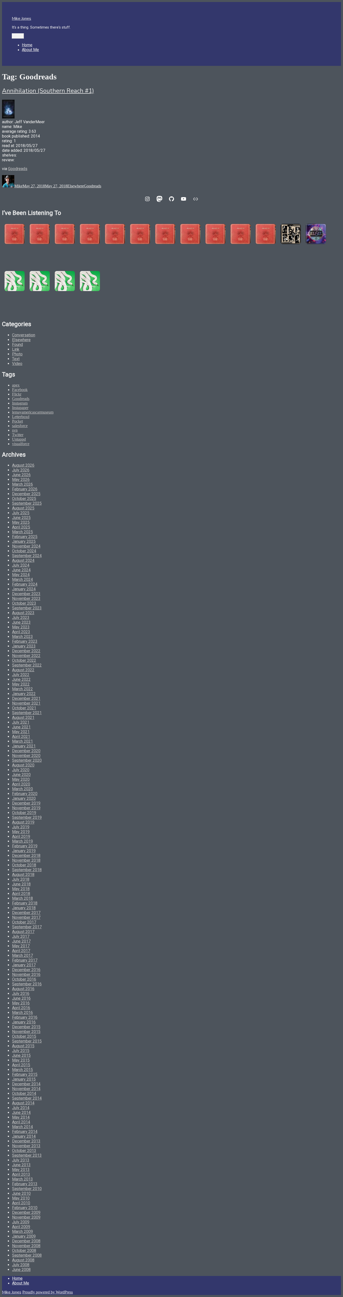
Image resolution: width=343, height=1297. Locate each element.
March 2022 (22, 689)
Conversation (23, 335)
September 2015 (27, 1041)
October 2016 (24, 979)
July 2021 (20, 722)
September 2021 (27, 712)
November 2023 (26, 598)
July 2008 (20, 1264)
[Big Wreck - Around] (140, 234)
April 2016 (21, 1007)
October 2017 (24, 922)
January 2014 (24, 1136)
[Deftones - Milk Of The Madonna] (90, 281)
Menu (18, 36)
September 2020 (27, 760)
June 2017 (21, 941)
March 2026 (22, 484)
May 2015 (21, 1060)
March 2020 (22, 789)
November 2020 (26, 755)
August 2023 (23, 612)
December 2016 (26, 969)
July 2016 (20, 993)
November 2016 (26, 974)
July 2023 (20, 617)
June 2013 (21, 1164)
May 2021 (21, 731)
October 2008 (24, 1250)
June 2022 (21, 679)
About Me (30, 49)
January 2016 (24, 1022)
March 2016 (22, 1012)
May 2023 (21, 627)
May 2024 (21, 574)
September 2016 (27, 984)
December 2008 (26, 1241)
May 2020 (21, 779)
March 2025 (22, 532)
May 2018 (21, 888)
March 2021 (22, 741)
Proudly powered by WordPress (47, 1292)
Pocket (17, 421)
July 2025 (20, 512)
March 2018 (22, 898)
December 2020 (26, 750)
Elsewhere (75, 186)
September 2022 (27, 665)
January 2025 (24, 541)
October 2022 (24, 660)
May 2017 (21, 946)
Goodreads (17, 168)
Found (17, 344)
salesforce (20, 426)
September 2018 (27, 869)
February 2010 (24, 1207)
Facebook (20, 389)
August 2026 (23, 465)
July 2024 (20, 565)
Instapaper (20, 408)
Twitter (17, 435)
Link (15, 349)
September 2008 (27, 1255)
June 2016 (21, 998)
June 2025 (21, 517)
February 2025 (24, 536)
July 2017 (20, 936)
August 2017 (23, 931)
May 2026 (21, 479)
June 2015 (21, 1055)
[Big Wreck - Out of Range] (165, 234)
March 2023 (22, 636)
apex (16, 385)
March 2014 (22, 1126)
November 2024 (26, 546)
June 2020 (21, 774)
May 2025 (21, 522)
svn (15, 430)
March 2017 (22, 955)
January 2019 (24, 850)
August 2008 (23, 1260)
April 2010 (21, 1203)
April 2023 (21, 631)
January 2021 (24, 746)
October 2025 (24, 498)
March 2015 (22, 1069)
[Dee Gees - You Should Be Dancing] (316, 234)
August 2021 (23, 717)
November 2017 (26, 917)
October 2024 (24, 551)
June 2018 (21, 884)
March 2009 (22, 1231)
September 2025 (27, 503)
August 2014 (23, 1103)
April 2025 (21, 527)
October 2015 (24, 1036)
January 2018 (24, 907)
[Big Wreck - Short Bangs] (190, 234)
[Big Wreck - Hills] (15, 234)
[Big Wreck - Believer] (215, 234)
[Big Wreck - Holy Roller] (241, 234)
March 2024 (22, 579)
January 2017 (24, 965)
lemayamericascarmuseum (32, 412)
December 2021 (26, 698)
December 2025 (26, 493)
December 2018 (26, 855)
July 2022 (20, 674)
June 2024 (21, 570)
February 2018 (24, 903)
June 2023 (21, 622)
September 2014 (27, 1098)
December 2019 (26, 803)
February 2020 (24, 793)
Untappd (19, 439)
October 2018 (24, 865)
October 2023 (24, 603)
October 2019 (24, 812)
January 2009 (24, 1236)
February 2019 (24, 846)
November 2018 (26, 860)
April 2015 (21, 1065)
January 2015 (24, 1079)
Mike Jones (21, 18)
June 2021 (21, 727)
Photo (17, 354)
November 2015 (26, 1031)
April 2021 (21, 736)
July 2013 (20, 1160)
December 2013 (26, 1141)
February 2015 (24, 1074)
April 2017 (21, 950)
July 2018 (20, 879)
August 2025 (23, 508)
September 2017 (27, 927)
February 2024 (24, 584)
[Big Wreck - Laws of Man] (115, 234)
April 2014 (21, 1122)
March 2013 (22, 1179)
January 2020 (24, 798)
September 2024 (27, 555)
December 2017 (26, 912)
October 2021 (24, 708)
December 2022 (26, 650)
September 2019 (27, 817)
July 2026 (20, 470)
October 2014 (24, 1093)
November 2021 (26, 703)
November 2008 (26, 1245)
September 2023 (27, 608)
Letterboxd (20, 417)
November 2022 (26, 655)
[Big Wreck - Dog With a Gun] (90, 234)
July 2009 (20, 1222)
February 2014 (24, 1131)
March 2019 (22, 841)
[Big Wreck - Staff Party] (266, 234)
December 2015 (26, 1026)
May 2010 (21, 1198)
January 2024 (24, 589)
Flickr (16, 394)
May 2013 (21, 1169)
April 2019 (21, 836)
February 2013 (24, 1184)
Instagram (20, 403)
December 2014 (26, 1084)
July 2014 (20, 1107)
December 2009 (26, 1212)
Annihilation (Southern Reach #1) (48, 91)
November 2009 (26, 1217)
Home (27, 45)
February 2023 (24, 641)
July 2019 (20, 827)
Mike (18, 186)
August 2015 (23, 1046)
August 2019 (23, 822)
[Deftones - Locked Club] (15, 281)
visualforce (20, 444)
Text (16, 358)
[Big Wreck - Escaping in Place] (65, 234)
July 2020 (20, 769)
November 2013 (26, 1145)
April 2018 (21, 893)
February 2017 (24, 960)
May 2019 (21, 831)
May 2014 (21, 1117)
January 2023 (24, 646)
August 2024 (23, 560)
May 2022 (21, 684)
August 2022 (23, 670)
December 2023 (26, 593)
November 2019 (26, 808)
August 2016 (23, 988)
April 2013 (21, 1174)
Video (17, 363)
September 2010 (27, 1188)
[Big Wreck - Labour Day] (40, 234)
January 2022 (24, 693)
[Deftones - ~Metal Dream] (40, 281)
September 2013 (27, 1155)
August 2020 (23, 765)
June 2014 (21, 1112)
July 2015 (20, 1050)
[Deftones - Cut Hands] (65, 281)
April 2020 (21, 784)
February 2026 (24, 489)
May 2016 (21, 1003)
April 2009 (21, 1226)
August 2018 (23, 874)
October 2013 (24, 1150)
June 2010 (21, 1193)
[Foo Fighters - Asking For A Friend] (291, 234)
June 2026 (21, 474)
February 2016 (24, 1017)
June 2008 (21, 1269)
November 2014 (26, 1088)
